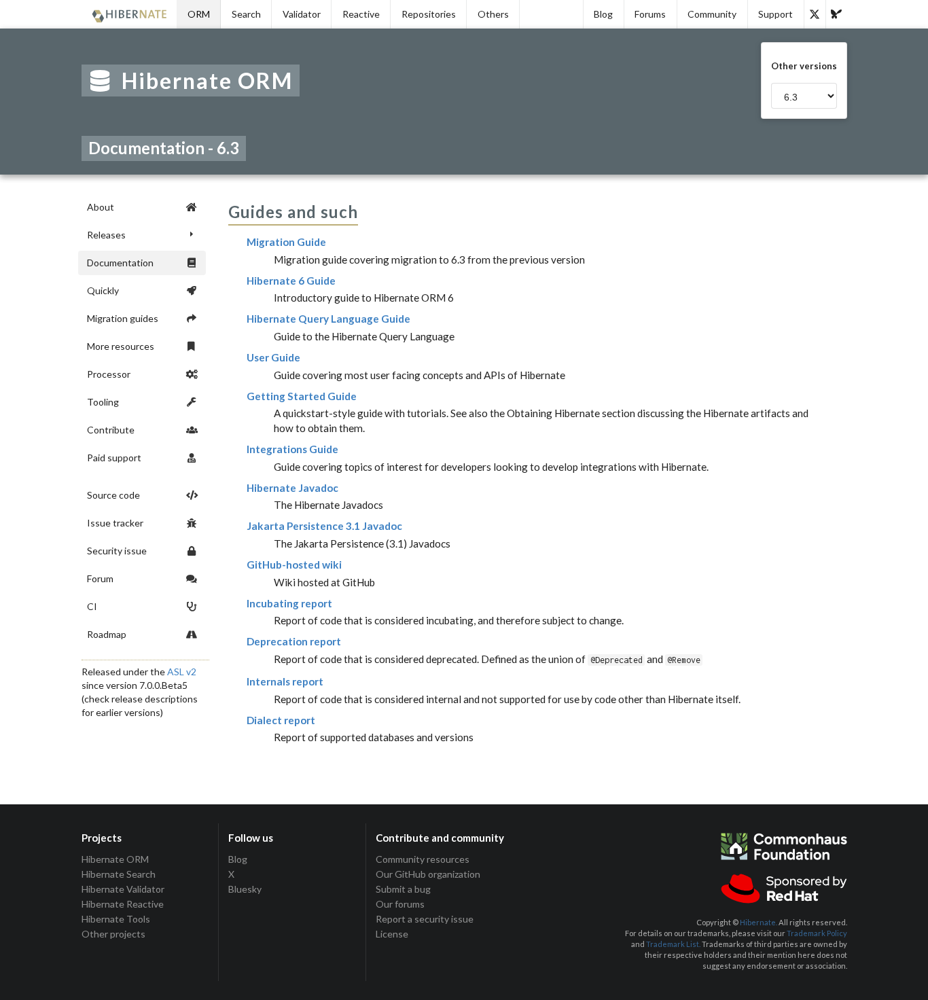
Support (775, 14)
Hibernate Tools (116, 919)
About (100, 207)
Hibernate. (758, 922)
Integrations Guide (292, 449)
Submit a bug (403, 889)
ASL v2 (181, 671)
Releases (106, 234)
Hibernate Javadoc (292, 488)
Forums (650, 14)
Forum (100, 578)
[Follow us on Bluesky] (836, 14)
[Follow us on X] (814, 14)
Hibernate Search (119, 874)
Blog (603, 14)
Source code (113, 495)
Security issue (117, 550)
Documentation (120, 262)
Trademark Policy (817, 933)
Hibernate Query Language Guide (328, 318)
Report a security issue (425, 919)
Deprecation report (294, 641)
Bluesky (245, 889)
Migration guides (122, 318)
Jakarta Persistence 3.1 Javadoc (324, 526)
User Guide (273, 357)
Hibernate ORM (115, 859)
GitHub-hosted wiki (294, 564)
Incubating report (289, 603)
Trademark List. (673, 944)
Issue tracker (115, 523)
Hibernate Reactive (123, 904)
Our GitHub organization (428, 874)
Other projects (113, 934)
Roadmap (106, 634)
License (392, 934)
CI (92, 606)
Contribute (111, 429)
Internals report (285, 681)
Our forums (400, 904)
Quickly (103, 290)
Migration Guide (286, 242)
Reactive (361, 14)
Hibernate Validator (123, 889)
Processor (108, 374)
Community (712, 14)
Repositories (428, 14)
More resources (120, 346)
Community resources (422, 859)
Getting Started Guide (302, 396)
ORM (199, 14)
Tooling (103, 402)
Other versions (804, 65)
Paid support (114, 457)
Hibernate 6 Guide (291, 280)
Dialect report (281, 720)
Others (493, 14)
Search (246, 14)
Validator (302, 14)
